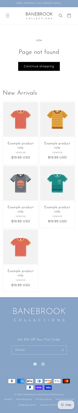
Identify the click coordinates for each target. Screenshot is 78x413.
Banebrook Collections (36, 394)
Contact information (51, 405)
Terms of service (64, 399)
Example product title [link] (21, 146)
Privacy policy (44, 399)
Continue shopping (39, 66)
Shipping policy (28, 405)
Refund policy (24, 399)
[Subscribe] (62, 350)
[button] (7, 15)
